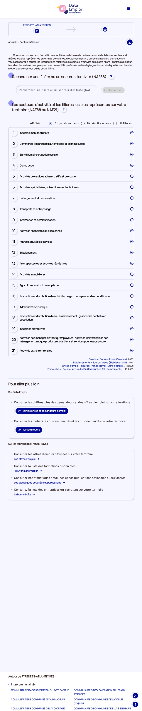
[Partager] (135, 696)
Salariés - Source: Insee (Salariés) (108, 359)
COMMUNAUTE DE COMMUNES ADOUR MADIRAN (38, 699)
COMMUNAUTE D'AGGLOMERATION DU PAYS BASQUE (40, 690)
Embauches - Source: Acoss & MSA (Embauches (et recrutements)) (86, 369)
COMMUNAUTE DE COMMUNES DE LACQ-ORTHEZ (38, 708)
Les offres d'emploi (25, 459)
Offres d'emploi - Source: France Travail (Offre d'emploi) (93, 365)
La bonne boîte (23, 494)
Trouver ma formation (26, 470)
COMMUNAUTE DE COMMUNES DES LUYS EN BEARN (102, 708)
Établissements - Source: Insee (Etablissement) (100, 362)
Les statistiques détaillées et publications (38, 482)
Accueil (12, 42)
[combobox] (56, 90)
